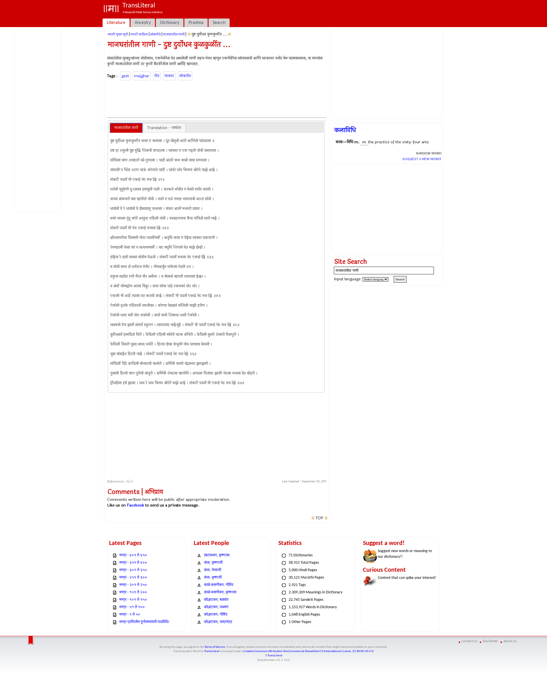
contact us (469, 641)
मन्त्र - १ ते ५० (129, 614)
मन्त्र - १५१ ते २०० (133, 592)
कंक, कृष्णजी (213, 577)
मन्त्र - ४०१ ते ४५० (133, 555)
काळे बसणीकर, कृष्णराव (220, 592)
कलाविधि (345, 130)
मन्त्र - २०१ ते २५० (133, 585)
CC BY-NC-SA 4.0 (363, 651)
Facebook (135, 505)
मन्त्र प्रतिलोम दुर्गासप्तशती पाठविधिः (144, 622)
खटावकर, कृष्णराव (217, 555)
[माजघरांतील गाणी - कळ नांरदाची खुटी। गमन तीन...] (189, 34)
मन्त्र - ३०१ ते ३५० (133, 570)
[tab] (126, 128)
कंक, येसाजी (212, 570)
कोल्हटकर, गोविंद (215, 614)
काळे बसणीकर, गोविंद (218, 585)
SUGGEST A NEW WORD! (421, 159)
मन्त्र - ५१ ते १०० (132, 607)
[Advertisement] (39, 119)
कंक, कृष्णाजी (213, 563)
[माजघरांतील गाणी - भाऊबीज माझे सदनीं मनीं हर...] (229, 34)
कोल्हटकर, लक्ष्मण (216, 607)
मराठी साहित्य (139, 34)
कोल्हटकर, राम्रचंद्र (218, 622)
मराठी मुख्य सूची (118, 34)
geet (125, 76)
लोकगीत (185, 76)
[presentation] (126, 127)
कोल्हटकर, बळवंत (216, 600)
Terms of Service (215, 647)
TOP (319, 518)
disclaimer (490, 641)
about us (510, 641)
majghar (141, 76)
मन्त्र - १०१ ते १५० (133, 600)
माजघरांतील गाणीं (174, 34)
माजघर (169, 76)
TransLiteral (211, 651)
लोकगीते (155, 34)
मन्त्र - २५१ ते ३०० (133, 577)
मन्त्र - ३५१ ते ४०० (133, 563)
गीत (156, 76)
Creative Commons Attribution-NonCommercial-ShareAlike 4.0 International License (297, 651)
